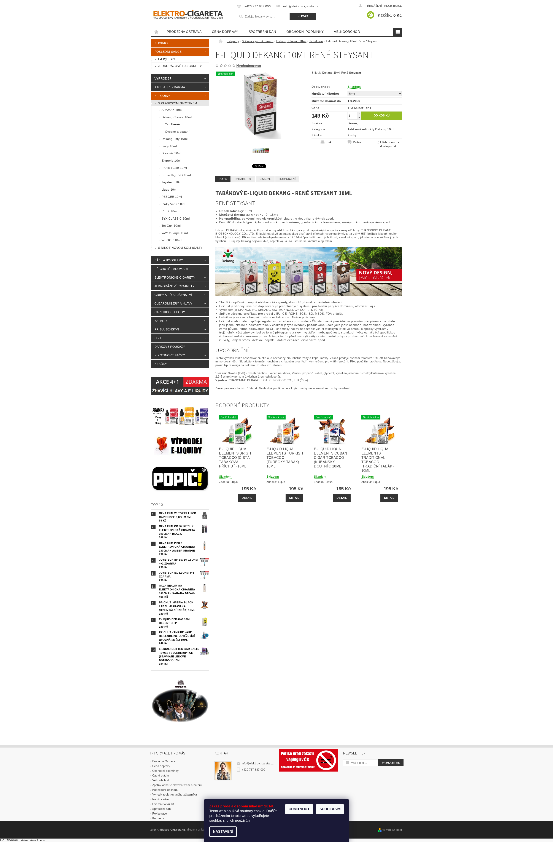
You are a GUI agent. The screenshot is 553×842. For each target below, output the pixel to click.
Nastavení (223, 831)
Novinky (161, 43)
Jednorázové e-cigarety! (180, 66)
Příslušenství (166, 329)
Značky (160, 364)
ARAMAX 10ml (172, 110)
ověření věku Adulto (32, 840)
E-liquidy (162, 95)
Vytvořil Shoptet (392, 829)
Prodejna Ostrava (184, 31)
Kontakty (158, 818)
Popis (223, 178)
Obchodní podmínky (305, 31)
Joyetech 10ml (172, 182)
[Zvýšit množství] (359, 114)
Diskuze (265, 178)
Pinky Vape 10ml (173, 204)
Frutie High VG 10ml (176, 175)
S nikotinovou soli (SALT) (180, 247)
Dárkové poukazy (169, 346)
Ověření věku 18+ (164, 804)
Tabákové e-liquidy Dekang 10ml (371, 129)
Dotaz (357, 142)
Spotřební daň (262, 31)
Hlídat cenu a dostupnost (389, 144)
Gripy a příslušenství (173, 295)
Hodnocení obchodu (165, 789)
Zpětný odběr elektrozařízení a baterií (177, 785)
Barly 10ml (169, 146)
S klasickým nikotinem (177, 103)
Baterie (160, 320)
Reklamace (159, 813)
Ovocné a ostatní (177, 131)
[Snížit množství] (359, 118)
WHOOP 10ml (171, 240)
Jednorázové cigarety (174, 286)
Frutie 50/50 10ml (174, 167)
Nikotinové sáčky (169, 355)
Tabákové (172, 124)
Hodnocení (287, 178)
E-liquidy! (166, 59)
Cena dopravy (225, 31)
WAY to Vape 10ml (175, 233)
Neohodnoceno (248, 66)
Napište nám (160, 799)
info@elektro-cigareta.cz (258, 763)
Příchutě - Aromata (171, 269)
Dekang (353, 123)
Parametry (243, 178)
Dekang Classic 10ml (177, 117)
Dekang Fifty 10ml (175, 138)
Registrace (393, 5)
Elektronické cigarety (174, 277)
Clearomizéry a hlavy (173, 303)
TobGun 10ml (171, 225)
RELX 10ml (170, 211)
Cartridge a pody (169, 312)
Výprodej (162, 78)
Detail (247, 497)
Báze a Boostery (168, 260)
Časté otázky (161, 775)
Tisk (329, 142)
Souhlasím (329, 809)
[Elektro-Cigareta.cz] (193, 13)
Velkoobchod (347, 31)
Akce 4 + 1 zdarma (169, 87)
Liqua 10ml (169, 189)
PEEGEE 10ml (172, 196)
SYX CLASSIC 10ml (176, 218)
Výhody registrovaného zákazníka (174, 794)
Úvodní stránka (156, 31)
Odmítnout (299, 809)
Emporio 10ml (171, 160)
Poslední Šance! (168, 51)
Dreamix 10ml (171, 153)
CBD (157, 338)
